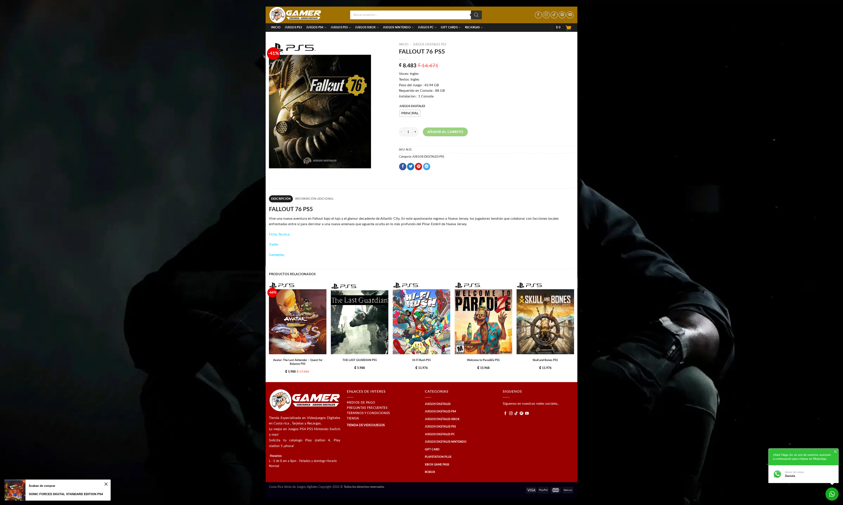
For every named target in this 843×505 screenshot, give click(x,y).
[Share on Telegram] (426, 166)
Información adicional (314, 199)
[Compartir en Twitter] (410, 166)
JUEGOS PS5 (339, 27)
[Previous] (269, 331)
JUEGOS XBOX (365, 27)
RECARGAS (472, 27)
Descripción (281, 199)
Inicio (276, 27)
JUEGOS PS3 (293, 27)
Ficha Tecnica (279, 234)
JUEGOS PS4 (315, 27)
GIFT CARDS (449, 27)
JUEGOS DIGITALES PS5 (429, 44)
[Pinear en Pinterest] (418, 166)
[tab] (281, 198)
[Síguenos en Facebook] (538, 15)
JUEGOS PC (426, 27)
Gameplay (276, 255)
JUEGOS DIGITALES (412, 106)
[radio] (410, 113)
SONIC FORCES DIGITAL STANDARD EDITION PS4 (66, 494)
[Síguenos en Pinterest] (562, 15)
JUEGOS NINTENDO (397, 27)
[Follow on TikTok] (554, 15)
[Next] (574, 331)
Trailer (273, 244)
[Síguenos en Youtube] (570, 15)
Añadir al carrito (445, 132)
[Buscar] (476, 15)
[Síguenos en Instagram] (546, 15)
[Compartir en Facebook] (402, 166)
